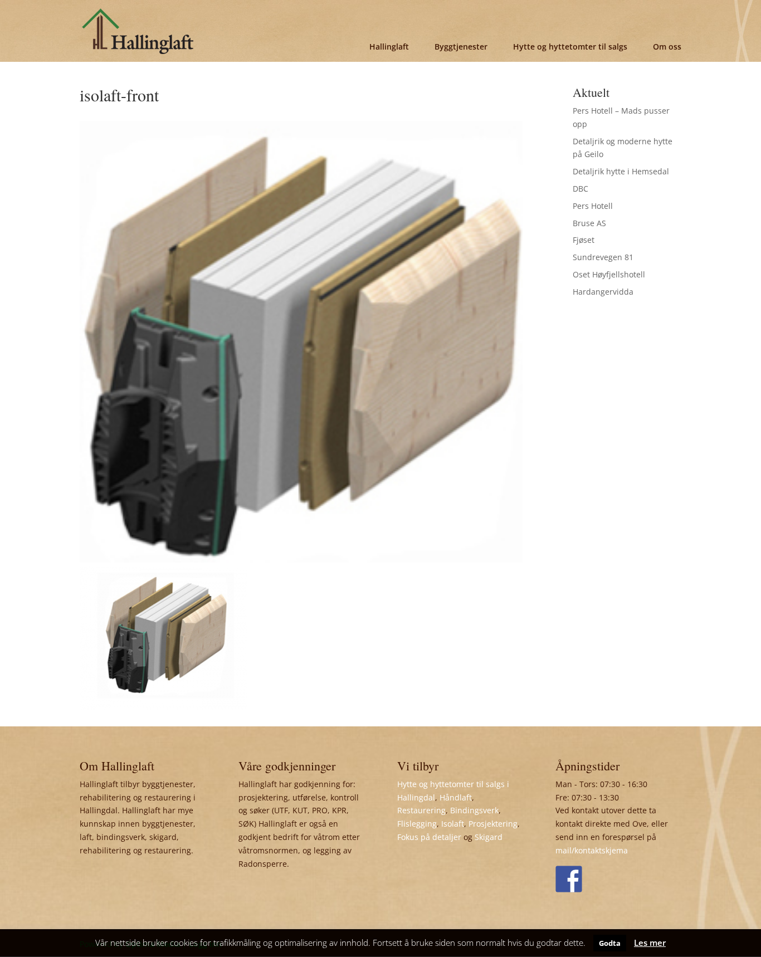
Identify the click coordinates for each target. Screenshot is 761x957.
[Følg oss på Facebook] (568, 879)
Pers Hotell (593, 206)
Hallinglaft (389, 46)
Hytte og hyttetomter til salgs (570, 46)
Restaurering (421, 810)
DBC (580, 188)
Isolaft (452, 823)
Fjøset (583, 240)
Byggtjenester (461, 46)
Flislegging (417, 823)
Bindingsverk (474, 810)
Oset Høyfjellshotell (609, 274)
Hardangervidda (603, 291)
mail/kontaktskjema (591, 850)
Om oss (667, 46)
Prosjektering (493, 823)
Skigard (489, 837)
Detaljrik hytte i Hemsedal (621, 171)
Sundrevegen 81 (603, 257)
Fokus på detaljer (429, 837)
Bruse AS (589, 223)
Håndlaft (456, 797)
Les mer (650, 942)
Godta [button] (610, 943)
